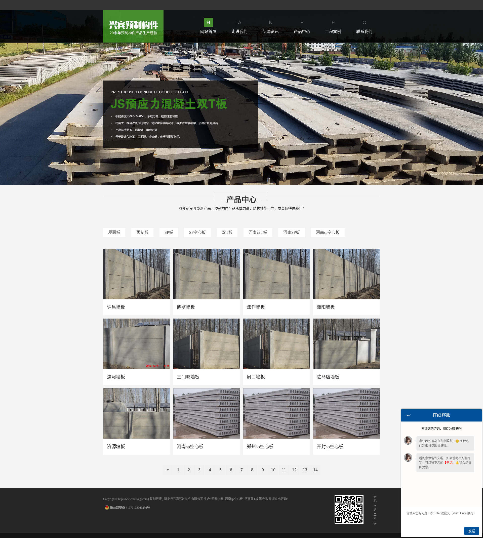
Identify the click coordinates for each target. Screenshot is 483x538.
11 (284, 470)
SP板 (169, 232)
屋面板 (114, 232)
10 (273, 470)
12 (294, 470)
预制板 (142, 232)
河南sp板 (217, 499)
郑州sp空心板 (260, 446)
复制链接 (156, 499)
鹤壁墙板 (186, 307)
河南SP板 (291, 232)
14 (315, 470)
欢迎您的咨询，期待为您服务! (442, 429)
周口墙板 (256, 376)
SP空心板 (197, 232)
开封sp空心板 (330, 446)
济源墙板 (116, 446)
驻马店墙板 (328, 376)
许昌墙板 (116, 307)
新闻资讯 (271, 27)
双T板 (227, 232)
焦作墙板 (256, 307)
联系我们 (364, 27)
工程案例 (333, 27)
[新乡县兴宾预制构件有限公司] (133, 13)
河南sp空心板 (328, 232)
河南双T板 (258, 232)
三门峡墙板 (188, 376)
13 (305, 470)
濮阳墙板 (326, 307)
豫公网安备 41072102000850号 (130, 508)
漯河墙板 (116, 376)
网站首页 (208, 27)
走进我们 (239, 27)
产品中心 (302, 27)
